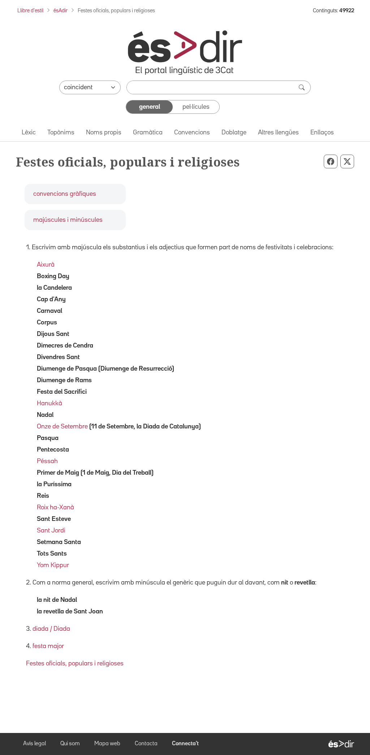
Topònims (60, 132)
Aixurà (46, 265)
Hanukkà (49, 403)
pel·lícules (196, 107)
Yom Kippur (53, 565)
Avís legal (34, 743)
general (149, 107)
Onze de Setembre (62, 427)
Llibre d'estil (30, 10)
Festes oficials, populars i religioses (75, 663)
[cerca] (302, 87)
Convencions (192, 132)
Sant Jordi (51, 531)
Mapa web (107, 743)
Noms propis (103, 132)
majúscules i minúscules (68, 220)
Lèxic (29, 132)
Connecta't (185, 743)
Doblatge (233, 132)
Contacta (146, 743)
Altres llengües (278, 132)
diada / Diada (51, 629)
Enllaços (322, 132)
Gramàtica (148, 132)
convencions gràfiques (64, 194)
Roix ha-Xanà (55, 507)
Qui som (70, 743)
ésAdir (60, 10)
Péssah (47, 461)
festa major (48, 646)
